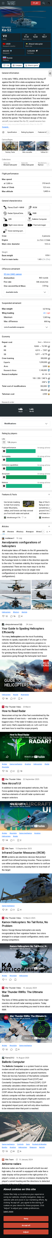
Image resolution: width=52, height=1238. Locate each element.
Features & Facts (44, 132)
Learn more (8, 1211)
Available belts (12, 292)
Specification (12, 132)
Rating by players (27, 132)
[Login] (48, 3)
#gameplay (25, 695)
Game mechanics (16, 764)
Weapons (33, 1147)
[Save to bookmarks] (15, 980)
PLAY (35, 3)
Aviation (28, 764)
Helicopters (6, 612)
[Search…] (43, 3)
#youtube (5, 767)
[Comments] (10, 980)
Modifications (10, 424)
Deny (26, 1219)
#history (16, 612)
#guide (15, 695)
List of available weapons (14, 327)
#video (4, 764)
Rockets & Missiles (39, 1144)
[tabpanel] (26, 285)
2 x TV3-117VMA (43, 240)
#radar (47, 764)
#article (24, 612)
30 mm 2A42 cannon (13, 274)
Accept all (26, 1225)
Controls (20, 1144)
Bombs (4, 1147)
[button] (50, 73)
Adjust (26, 1232)
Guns (28, 1144)
